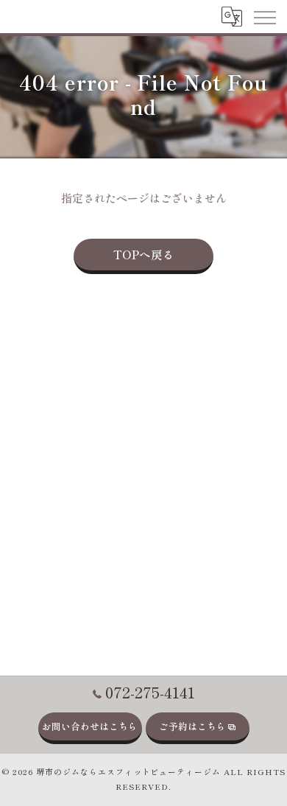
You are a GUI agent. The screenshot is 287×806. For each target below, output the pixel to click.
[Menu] (264, 16)
